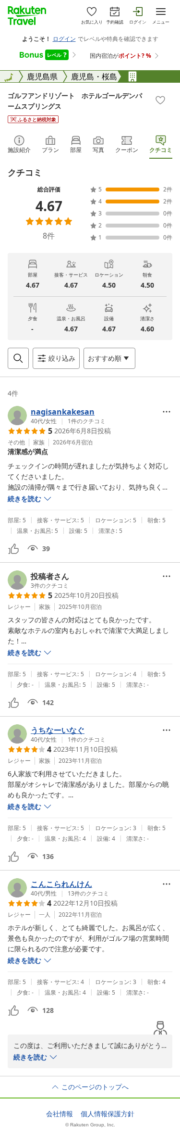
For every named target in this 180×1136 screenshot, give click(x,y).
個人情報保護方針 (107, 1114)
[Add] (160, 100)
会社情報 (59, 1114)
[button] (57, 415)
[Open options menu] (166, 411)
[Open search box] (18, 358)
